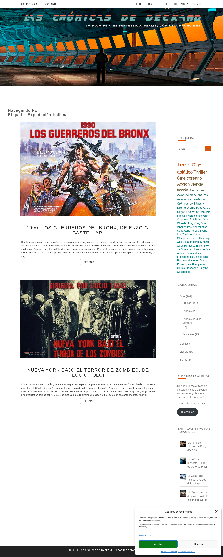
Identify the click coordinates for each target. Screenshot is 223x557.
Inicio (139, 4)
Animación (183, 253)
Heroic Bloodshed (187, 268)
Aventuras (201, 194)
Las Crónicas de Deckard (38, 4)
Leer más (89, 262)
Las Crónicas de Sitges (191, 201)
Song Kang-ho (185, 230)
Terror (184, 164)
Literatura (181, 4)
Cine (150, 4)
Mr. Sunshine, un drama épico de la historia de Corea (197, 496)
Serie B (194, 238)
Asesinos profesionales (189, 255)
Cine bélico (183, 272)
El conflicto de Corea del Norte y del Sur (193, 247)
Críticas (186, 303)
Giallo (203, 260)
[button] (216, 511)
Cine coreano (189, 178)
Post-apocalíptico (197, 227)
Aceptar (158, 544)
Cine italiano (200, 256)
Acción (183, 184)
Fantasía (182, 215)
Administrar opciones (146, 536)
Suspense (196, 189)
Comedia (205, 212)
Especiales (188, 311)
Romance (189, 245)
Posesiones (184, 264)
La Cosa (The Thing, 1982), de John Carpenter (196, 479)
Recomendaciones (188, 260)
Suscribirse (187, 412)
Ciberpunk (183, 238)
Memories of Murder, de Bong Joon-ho (197, 446)
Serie (206, 219)
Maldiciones (195, 215)
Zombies (187, 234)
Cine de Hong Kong (188, 223)
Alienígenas (198, 264)
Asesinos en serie (188, 199)
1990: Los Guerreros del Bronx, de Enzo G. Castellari (88, 230)
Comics (197, 4)
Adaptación (185, 194)
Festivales (192, 212)
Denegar (198, 544)
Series (165, 4)
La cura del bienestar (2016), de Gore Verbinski (197, 462)
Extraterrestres (191, 242)
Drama (191, 207)
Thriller (200, 171)
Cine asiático (189, 168)
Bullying (203, 268)
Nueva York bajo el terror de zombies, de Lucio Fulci (88, 372)
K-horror (197, 234)
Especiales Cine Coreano (191, 320)
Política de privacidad (169, 551)
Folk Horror (195, 219)
